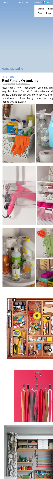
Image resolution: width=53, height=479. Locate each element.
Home (6, 2)
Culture (41, 9)
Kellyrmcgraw (9, 84)
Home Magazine (12, 68)
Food (40, 13)
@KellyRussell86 (23, 84)
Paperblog (16, 11)
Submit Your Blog (22, 2)
